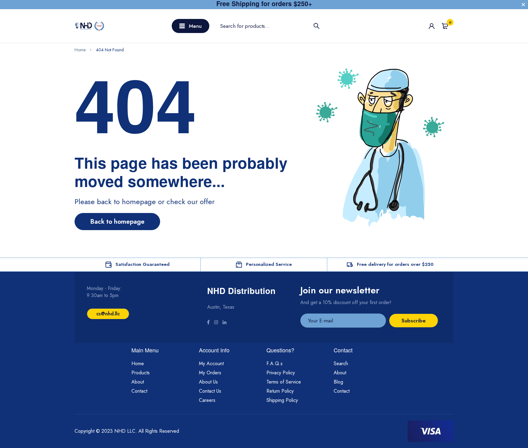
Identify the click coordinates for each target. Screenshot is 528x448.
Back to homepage (117, 221)
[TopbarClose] (523, 4)
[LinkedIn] (224, 323)
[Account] (431, 26)
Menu (195, 26)
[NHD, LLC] (90, 26)
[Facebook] (208, 323)
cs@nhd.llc (108, 313)
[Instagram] (216, 323)
